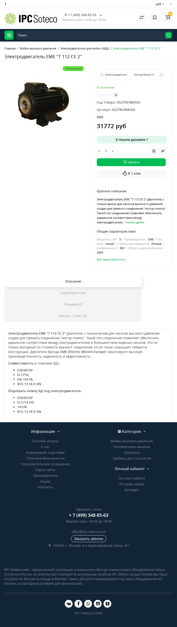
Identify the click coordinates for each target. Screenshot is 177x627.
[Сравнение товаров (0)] (141, 17)
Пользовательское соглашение (45, 464)
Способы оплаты (45, 441)
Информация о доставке (45, 452)
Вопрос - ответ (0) (73, 316)
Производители (45, 475)
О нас (45, 447)
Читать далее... (135, 222)
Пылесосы (132, 452)
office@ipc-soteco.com (88, 531)
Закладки (131, 490)
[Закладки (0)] (154, 17)
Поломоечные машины (131, 447)
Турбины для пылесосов (131, 458)
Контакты (45, 487)
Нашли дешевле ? (133, 139)
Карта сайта (45, 470)
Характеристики (73, 293)
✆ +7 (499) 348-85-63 (80, 15)
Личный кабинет (131, 478)
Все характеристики (111, 259)
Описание (73, 281)
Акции (45, 481)
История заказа (131, 484)
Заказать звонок (88, 538)
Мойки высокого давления (132, 441)
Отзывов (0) (73, 304)
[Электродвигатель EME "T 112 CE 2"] (45, 104)
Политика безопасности (45, 458)
